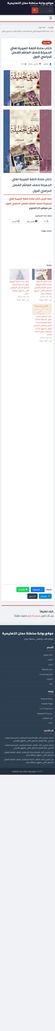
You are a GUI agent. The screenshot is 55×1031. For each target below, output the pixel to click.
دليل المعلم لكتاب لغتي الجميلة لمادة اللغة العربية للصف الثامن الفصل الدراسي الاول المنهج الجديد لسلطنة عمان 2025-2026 (42, 325)
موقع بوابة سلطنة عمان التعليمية (24, 771)
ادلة (50, 684)
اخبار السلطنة (47, 669)
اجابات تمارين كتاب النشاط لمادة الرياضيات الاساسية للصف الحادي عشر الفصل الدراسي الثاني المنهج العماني (29, 739)
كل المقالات (47, 718)
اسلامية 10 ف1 (45, 708)
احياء (50, 664)
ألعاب (50, 659)
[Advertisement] (27, 358)
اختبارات (49, 679)
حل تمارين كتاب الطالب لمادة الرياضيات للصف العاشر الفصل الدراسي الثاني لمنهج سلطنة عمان (28, 761)
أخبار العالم (48, 655)
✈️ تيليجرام (45, 596)
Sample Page (46, 703)
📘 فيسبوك (38, 589)
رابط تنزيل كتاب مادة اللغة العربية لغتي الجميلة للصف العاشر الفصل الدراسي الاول (29, 201)
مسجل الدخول (33, 616)
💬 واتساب (23, 589)
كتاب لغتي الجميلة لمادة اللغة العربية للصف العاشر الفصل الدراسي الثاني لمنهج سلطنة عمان (43, 287)
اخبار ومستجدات (45, 674)
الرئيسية (50, 27)
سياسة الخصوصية (44, 713)
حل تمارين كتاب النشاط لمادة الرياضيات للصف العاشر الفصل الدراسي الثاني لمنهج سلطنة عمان (28, 753)
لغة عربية (42, 27)
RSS (50, 723)
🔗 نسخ (32, 596)
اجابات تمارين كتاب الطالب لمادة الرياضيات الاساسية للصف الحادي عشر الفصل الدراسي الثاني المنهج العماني (29, 746)
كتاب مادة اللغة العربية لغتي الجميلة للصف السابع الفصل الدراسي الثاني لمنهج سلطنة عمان (19, 287)
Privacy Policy (46, 699)
